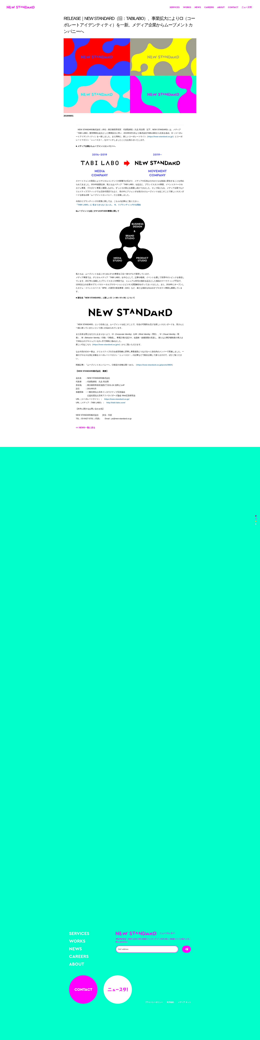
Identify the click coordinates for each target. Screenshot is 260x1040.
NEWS (198, 7)
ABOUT (221, 7)
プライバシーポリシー (154, 1002)
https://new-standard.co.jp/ (160, 136)
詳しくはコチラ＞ (122, 942)
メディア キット (184, 1002)
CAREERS (209, 7)
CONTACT (233, 7)
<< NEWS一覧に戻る (85, 427)
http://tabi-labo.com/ (115, 402)
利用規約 (170, 1002)
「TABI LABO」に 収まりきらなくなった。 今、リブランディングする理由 (108, 205)
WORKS (187, 7)
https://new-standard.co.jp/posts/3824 (154, 365)
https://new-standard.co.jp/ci (106, 344)
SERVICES (175, 7)
